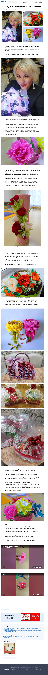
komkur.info (33, 666)
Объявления (25, 2)
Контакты (40, 2)
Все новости (19, 2)
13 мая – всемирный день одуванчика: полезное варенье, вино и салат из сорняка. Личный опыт (22, 632)
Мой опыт (12, 9)
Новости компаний (29, 2)
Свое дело (3, 609)
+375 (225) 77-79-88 (7, 671)
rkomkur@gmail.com (7, 672)
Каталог (36, 2)
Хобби (7, 609)
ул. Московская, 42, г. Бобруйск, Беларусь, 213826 (11, 667)
